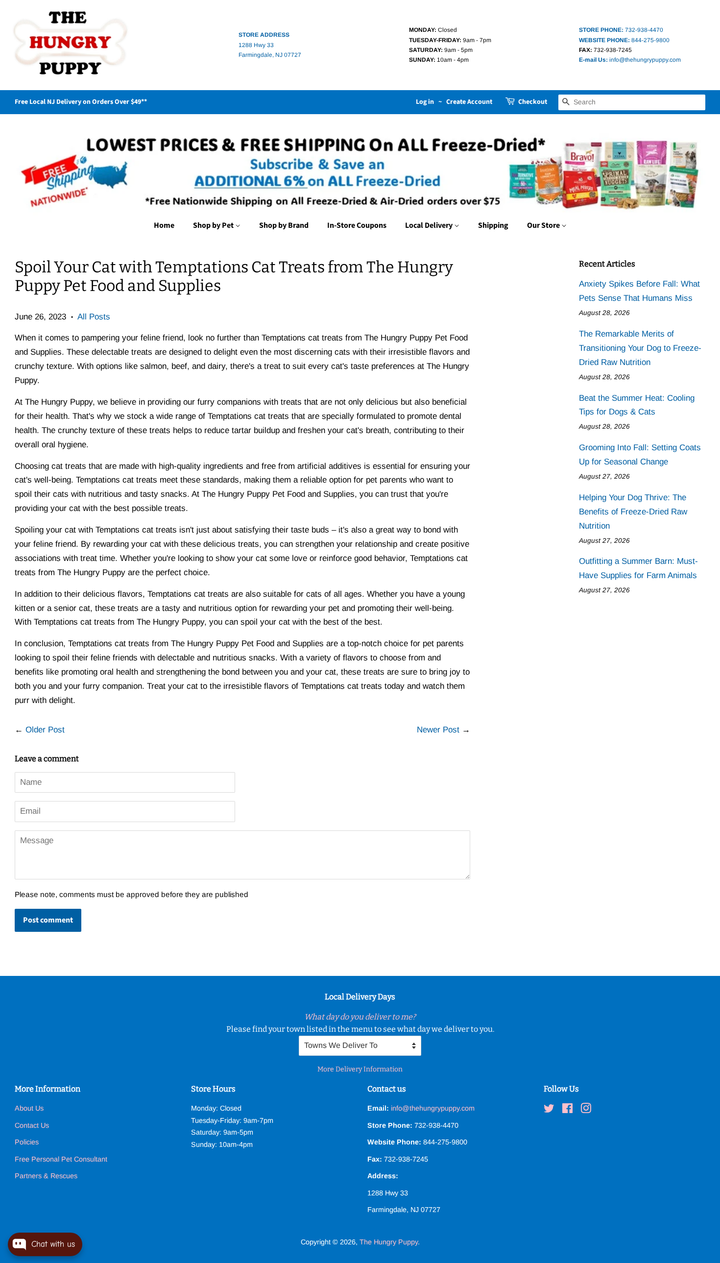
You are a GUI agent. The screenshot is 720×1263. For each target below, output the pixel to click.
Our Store (544, 225)
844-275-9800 (624, 40)
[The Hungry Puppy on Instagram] (585, 1110)
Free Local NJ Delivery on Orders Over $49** (81, 102)
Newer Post (438, 729)
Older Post (45, 729)
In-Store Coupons (356, 225)
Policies (27, 1142)
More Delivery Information (360, 1069)
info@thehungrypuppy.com (630, 59)
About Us (29, 1108)
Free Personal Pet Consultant (61, 1159)
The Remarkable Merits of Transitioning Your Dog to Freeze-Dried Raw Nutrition (640, 348)
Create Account (469, 102)
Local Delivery (429, 225)
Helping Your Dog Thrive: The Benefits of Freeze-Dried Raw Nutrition (633, 512)
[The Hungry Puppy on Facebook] (567, 1110)
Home (164, 225)
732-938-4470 (621, 29)
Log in (425, 102)
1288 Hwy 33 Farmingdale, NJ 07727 (270, 44)
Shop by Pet (214, 225)
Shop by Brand (284, 225)
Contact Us (32, 1125)
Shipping (493, 225)
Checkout (532, 102)
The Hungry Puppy (389, 1242)
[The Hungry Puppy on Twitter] (549, 1110)
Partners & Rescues (46, 1176)
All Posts (93, 316)
